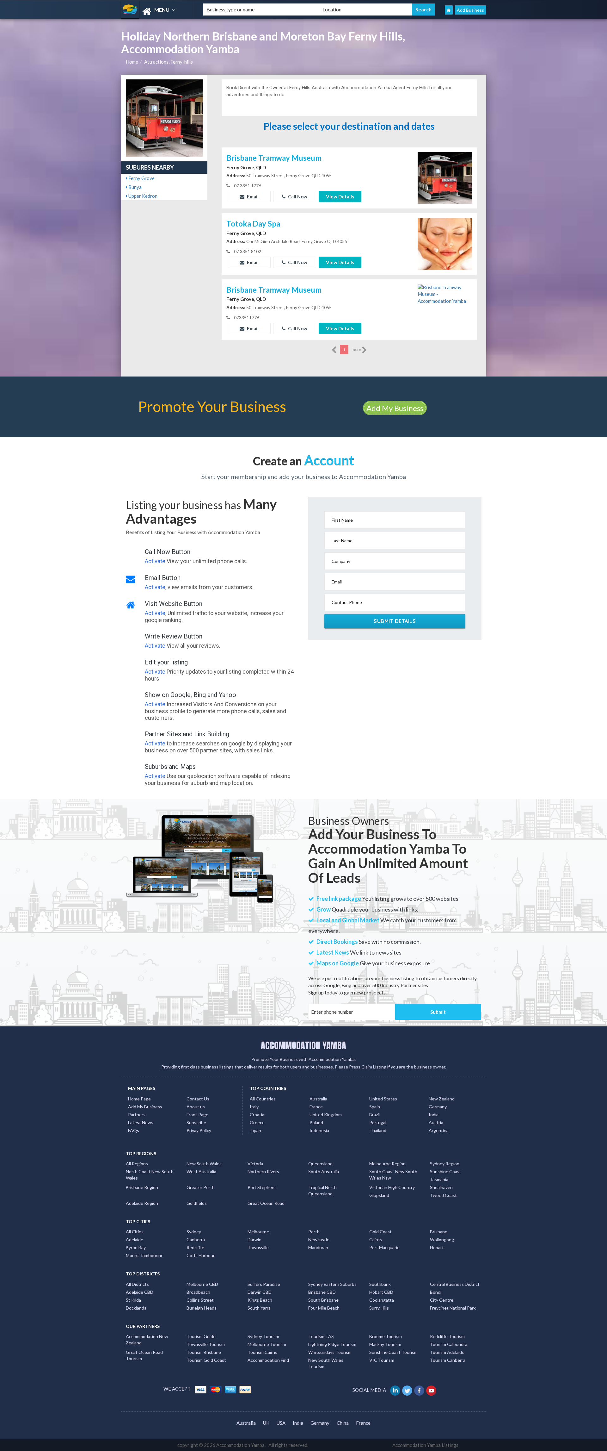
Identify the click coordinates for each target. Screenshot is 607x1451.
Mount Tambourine (144, 1255)
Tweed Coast (443, 1195)
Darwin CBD (260, 1292)
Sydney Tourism (263, 1336)
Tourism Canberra (447, 1360)
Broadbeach (198, 1292)
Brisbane (438, 1231)
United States (383, 1098)
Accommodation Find (268, 1360)
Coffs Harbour (201, 1255)
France (316, 1106)
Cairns (375, 1239)
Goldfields (197, 1203)
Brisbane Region (142, 1187)
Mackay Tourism (385, 1344)
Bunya (134, 187)
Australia (318, 1098)
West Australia (201, 1171)
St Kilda (133, 1300)
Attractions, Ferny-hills (168, 62)
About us (196, 1106)
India (433, 1114)
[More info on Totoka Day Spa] (445, 243)
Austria (436, 1122)
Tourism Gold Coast (206, 1360)
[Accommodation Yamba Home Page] (449, 10)
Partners (136, 1114)
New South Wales (204, 1163)
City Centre (441, 1300)
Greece (257, 1122)
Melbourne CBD (202, 1284)
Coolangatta (381, 1300)
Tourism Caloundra (448, 1344)
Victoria (255, 1163)
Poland (316, 1122)
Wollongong (442, 1239)
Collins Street (200, 1300)
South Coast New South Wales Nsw (393, 1174)
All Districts (137, 1284)
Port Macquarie (384, 1247)
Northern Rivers (263, 1171)
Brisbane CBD (322, 1292)
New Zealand (442, 1098)
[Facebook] (419, 1390)
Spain (374, 1106)
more (357, 349)
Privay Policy (199, 1130)
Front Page (197, 1114)
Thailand (377, 1130)
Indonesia (319, 1130)
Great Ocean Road (266, 1203)
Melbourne (258, 1231)
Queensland (320, 1163)
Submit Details (395, 621)
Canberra (196, 1239)
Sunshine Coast (445, 1171)
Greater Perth (201, 1187)
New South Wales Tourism (325, 1363)
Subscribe (196, 1122)
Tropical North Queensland (322, 1190)
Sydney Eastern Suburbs (332, 1284)
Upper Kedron (142, 196)
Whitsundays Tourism (330, 1352)
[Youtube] (431, 1390)
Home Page (139, 1098)
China (343, 1423)
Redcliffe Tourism (447, 1336)
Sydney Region (444, 1163)
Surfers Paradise (264, 1284)
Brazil (374, 1114)
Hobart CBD (381, 1292)
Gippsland (379, 1195)
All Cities (135, 1231)
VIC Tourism (381, 1360)
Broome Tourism (385, 1336)
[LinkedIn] (395, 1390)
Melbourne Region (387, 1163)
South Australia (323, 1171)
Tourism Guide (201, 1336)
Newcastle (318, 1239)
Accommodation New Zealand (147, 1339)
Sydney (194, 1231)
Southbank (380, 1284)
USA (281, 1423)
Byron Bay (136, 1247)
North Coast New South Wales (150, 1174)
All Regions (137, 1163)
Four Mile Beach (324, 1308)
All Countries (263, 1098)
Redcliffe (195, 1247)
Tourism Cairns (262, 1352)
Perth (314, 1231)
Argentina (439, 1130)
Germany (438, 1106)
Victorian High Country (392, 1187)
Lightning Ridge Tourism (332, 1344)
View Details (340, 196)
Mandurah (318, 1247)
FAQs (133, 1130)
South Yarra (259, 1308)
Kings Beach (260, 1300)
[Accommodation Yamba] (156, 11)
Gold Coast (380, 1231)
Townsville (258, 1247)
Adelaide (134, 1239)
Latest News (140, 1122)
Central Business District (455, 1284)
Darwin (254, 1239)
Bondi (435, 1292)
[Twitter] (407, 1390)
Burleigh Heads (202, 1308)
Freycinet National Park (453, 1308)
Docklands (136, 1308)
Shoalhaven (441, 1187)
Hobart (437, 1247)
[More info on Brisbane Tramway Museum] (445, 177)
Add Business (470, 10)
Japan (255, 1130)
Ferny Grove (141, 178)
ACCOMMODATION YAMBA (303, 1045)
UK (266, 1423)
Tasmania (439, 1179)
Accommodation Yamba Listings (425, 1445)
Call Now (297, 196)
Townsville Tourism (206, 1344)
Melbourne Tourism (267, 1344)
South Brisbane (323, 1300)
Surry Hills (379, 1308)
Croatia (257, 1114)
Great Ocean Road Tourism (144, 1355)
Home (132, 62)
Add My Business (394, 408)
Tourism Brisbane (204, 1352)
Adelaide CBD (139, 1292)
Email (252, 196)
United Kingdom (326, 1114)
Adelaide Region (142, 1203)
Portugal (377, 1122)
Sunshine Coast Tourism (393, 1352)
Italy (254, 1106)
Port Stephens (262, 1187)
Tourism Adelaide (447, 1352)
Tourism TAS (321, 1336)
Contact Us (198, 1098)
